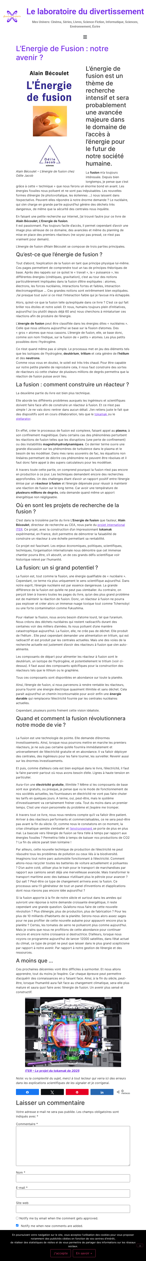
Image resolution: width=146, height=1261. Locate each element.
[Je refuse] (140, 1245)
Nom (20, 1172)
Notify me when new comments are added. (52, 1225)
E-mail (22, 1187)
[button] (85, 37)
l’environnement (81, 828)
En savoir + (84, 1253)
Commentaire (27, 1123)
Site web (22, 1202)
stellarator (23, 419)
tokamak (101, 414)
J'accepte (61, 1253)
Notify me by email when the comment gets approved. (58, 1218)
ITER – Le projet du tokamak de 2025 (52, 1071)
